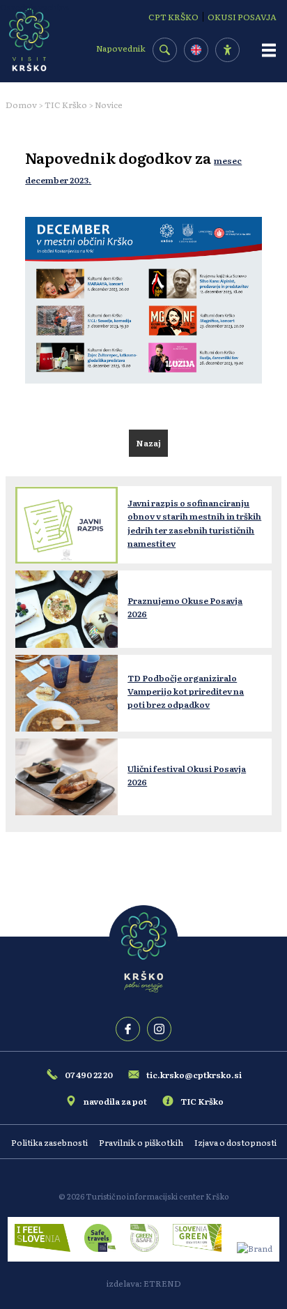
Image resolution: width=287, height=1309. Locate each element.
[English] (196, 50)
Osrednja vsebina (34, 7)
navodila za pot (115, 1101)
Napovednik (121, 48)
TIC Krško (66, 104)
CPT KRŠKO (173, 16)
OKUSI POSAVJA (242, 16)
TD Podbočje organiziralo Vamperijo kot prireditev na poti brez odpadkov (185, 691)
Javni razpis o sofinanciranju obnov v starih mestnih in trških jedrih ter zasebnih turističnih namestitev (194, 523)
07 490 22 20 (89, 1074)
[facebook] (128, 1029)
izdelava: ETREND (144, 1283)
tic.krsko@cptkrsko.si (194, 1074)
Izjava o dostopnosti (235, 1142)
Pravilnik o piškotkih (141, 1142)
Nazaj (148, 443)
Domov (21, 104)
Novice (109, 104)
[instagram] (159, 1029)
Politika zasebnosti (49, 1142)
